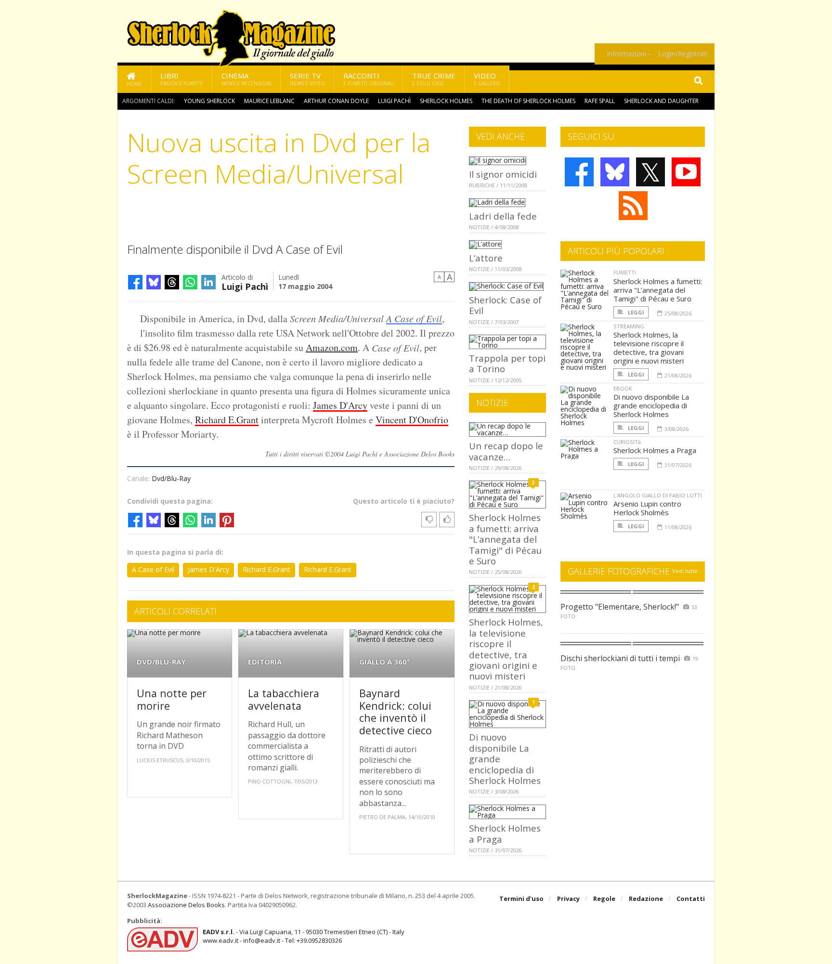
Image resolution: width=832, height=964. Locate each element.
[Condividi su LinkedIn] (208, 282)
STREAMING (628, 326)
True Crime (433, 79)
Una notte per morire (172, 699)
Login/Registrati (682, 54)
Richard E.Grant (227, 419)
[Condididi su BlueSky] (153, 282)
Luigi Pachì (394, 101)
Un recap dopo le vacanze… (506, 451)
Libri (181, 79)
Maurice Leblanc (269, 101)
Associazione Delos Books (186, 904)
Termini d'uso (521, 898)
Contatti (690, 898)
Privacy (568, 898)
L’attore (486, 258)
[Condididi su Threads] (172, 282)
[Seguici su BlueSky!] (614, 172)
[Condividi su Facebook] (135, 282)
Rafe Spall (600, 101)
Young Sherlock (209, 101)
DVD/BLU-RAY (161, 661)
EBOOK (622, 388)
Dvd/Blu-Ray (171, 478)
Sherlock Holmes (446, 101)
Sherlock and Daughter (661, 101)
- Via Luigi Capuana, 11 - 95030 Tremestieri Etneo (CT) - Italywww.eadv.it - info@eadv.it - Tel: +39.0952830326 (303, 936)
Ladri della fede (503, 216)
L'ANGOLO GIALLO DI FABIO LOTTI (657, 495)
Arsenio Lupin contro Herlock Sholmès (647, 508)
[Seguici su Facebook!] (579, 172)
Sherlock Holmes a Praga (505, 833)
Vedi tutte (685, 570)
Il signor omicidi (503, 174)
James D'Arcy (340, 405)
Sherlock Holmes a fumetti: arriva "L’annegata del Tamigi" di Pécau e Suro (505, 539)
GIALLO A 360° (384, 661)
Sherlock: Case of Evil (505, 305)
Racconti (368, 79)
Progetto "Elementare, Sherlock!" (619, 606)
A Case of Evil (414, 318)
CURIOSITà (627, 441)
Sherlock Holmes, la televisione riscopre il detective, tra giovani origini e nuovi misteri (506, 649)
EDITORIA (265, 661)
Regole (604, 898)
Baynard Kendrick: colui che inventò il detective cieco (395, 711)
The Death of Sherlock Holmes (528, 101)
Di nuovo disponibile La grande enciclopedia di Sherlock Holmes (651, 405)
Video (487, 79)
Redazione (646, 898)
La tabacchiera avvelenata (283, 699)
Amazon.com (332, 347)
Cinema (246, 79)
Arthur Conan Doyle (336, 101)
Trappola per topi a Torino (507, 363)
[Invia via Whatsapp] (190, 282)
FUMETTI (624, 272)
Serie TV (307, 79)
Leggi (635, 312)
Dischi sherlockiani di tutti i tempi (620, 658)
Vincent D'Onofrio (412, 419)
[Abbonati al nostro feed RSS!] (633, 205)
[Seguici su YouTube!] (686, 172)
